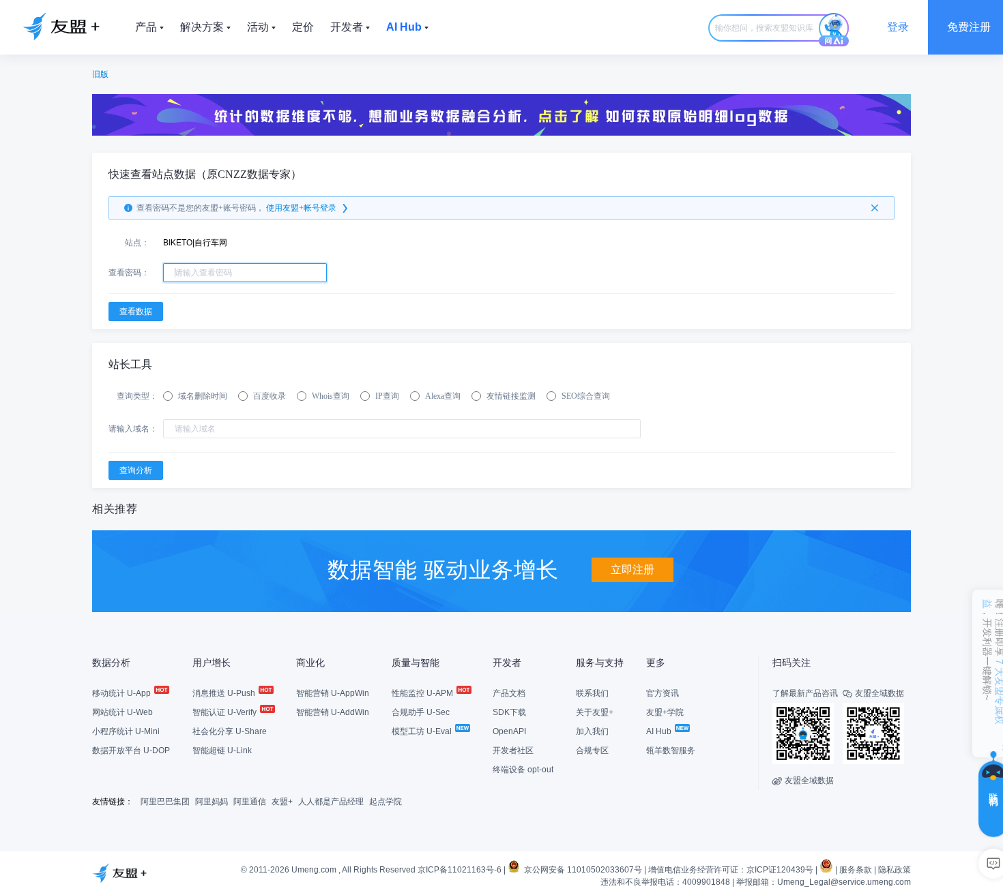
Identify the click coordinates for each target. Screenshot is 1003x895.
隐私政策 (894, 870)
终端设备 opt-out (523, 769)
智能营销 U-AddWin (332, 712)
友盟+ (282, 801)
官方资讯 (662, 693)
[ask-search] (834, 30)
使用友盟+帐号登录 (301, 208)
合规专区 (592, 750)
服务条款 (855, 870)
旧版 (100, 74)
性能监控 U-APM (423, 693)
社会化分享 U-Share (229, 731)
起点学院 (385, 801)
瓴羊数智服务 (670, 750)
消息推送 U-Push (224, 693)
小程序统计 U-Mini (126, 731)
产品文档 (509, 693)
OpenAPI (509, 731)
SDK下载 (509, 712)
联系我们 (592, 693)
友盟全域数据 (803, 780)
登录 (898, 27)
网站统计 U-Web (122, 712)
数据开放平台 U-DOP (131, 750)
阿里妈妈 (211, 801)
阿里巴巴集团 (165, 801)
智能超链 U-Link (222, 750)
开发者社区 (513, 750)
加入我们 (592, 731)
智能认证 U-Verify (225, 712)
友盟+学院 (665, 712)
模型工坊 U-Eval (423, 731)
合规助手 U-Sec (421, 712)
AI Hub (659, 731)
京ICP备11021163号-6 (460, 870)
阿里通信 (249, 801)
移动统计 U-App (122, 693)
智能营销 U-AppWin (332, 693)
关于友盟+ (594, 712)
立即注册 (632, 569)
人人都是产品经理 (331, 801)
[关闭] (874, 207)
